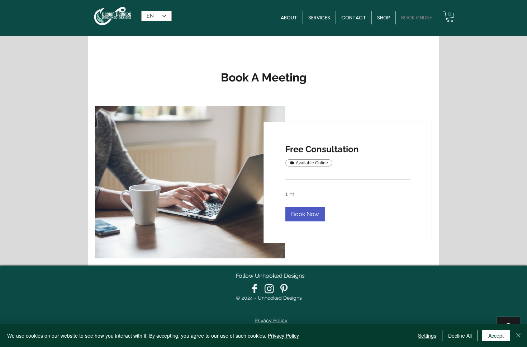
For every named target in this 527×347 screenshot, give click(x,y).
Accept (496, 335)
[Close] (518, 335)
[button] (449, 16)
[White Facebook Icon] (254, 288)
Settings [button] (427, 335)
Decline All (460, 335)
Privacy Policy (283, 335)
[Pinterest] (284, 288)
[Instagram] (269, 288)
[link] (347, 149)
